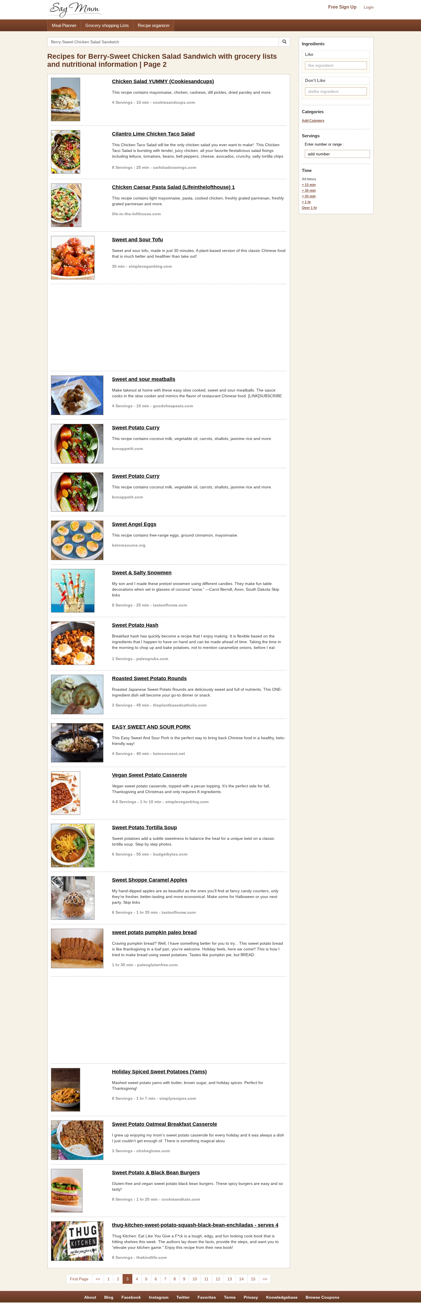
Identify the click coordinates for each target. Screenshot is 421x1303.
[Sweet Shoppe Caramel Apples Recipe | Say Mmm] (77, 898)
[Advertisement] (168, 326)
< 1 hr (306, 202)
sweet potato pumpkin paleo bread (154, 932)
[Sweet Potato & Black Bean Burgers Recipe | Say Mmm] (77, 1190)
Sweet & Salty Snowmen (142, 573)
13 (229, 1279)
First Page (79, 1279)
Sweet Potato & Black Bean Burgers (156, 1172)
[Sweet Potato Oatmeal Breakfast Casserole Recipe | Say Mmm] (77, 1140)
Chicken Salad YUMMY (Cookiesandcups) (163, 81)
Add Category (313, 121)
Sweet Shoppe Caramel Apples (149, 880)
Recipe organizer (154, 25)
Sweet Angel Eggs (134, 524)
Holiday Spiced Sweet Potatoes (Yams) (159, 1072)
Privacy (251, 1297)
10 (194, 1279)
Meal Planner (64, 25)
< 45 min (309, 196)
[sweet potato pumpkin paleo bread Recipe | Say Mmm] (77, 948)
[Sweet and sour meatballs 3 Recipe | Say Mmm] (77, 395)
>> (265, 1279)
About (90, 1297)
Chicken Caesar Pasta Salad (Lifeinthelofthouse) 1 (173, 187)
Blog (108, 1297)
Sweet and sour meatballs (143, 379)
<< (98, 1279)
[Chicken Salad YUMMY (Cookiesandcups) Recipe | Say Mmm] (77, 99)
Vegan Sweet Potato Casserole (149, 775)
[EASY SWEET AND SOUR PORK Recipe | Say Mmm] (77, 743)
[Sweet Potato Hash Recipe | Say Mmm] (77, 643)
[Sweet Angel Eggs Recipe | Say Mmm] (77, 540)
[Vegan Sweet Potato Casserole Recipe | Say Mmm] (77, 793)
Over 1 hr (309, 208)
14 (241, 1279)
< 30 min (309, 191)
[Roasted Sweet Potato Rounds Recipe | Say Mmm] (77, 694)
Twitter (183, 1297)
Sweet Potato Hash (135, 625)
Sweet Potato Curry (136, 428)
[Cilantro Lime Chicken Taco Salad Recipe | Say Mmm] (77, 152)
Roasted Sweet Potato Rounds (149, 678)
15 (253, 1279)
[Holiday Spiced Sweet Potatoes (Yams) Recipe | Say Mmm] (77, 1090)
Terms (230, 1297)
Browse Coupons (322, 1297)
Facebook (131, 1297)
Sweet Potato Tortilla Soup (144, 827)
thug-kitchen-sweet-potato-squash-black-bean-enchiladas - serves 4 (195, 1225)
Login (369, 7)
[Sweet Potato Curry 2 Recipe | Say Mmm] (77, 492)
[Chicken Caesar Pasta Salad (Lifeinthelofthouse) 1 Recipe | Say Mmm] (77, 205)
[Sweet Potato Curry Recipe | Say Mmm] (77, 443)
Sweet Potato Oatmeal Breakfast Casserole (164, 1124)
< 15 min (309, 185)
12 (218, 1279)
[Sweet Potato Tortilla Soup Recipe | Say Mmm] (77, 845)
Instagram (158, 1297)
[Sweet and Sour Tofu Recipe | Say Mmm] (77, 257)
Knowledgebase (282, 1297)
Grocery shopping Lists (107, 25)
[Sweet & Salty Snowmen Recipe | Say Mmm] (77, 591)
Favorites (207, 1297)
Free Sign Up (342, 7)
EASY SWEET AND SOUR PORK (151, 727)
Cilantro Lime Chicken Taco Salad (153, 134)
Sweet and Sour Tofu (137, 239)
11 (206, 1279)
